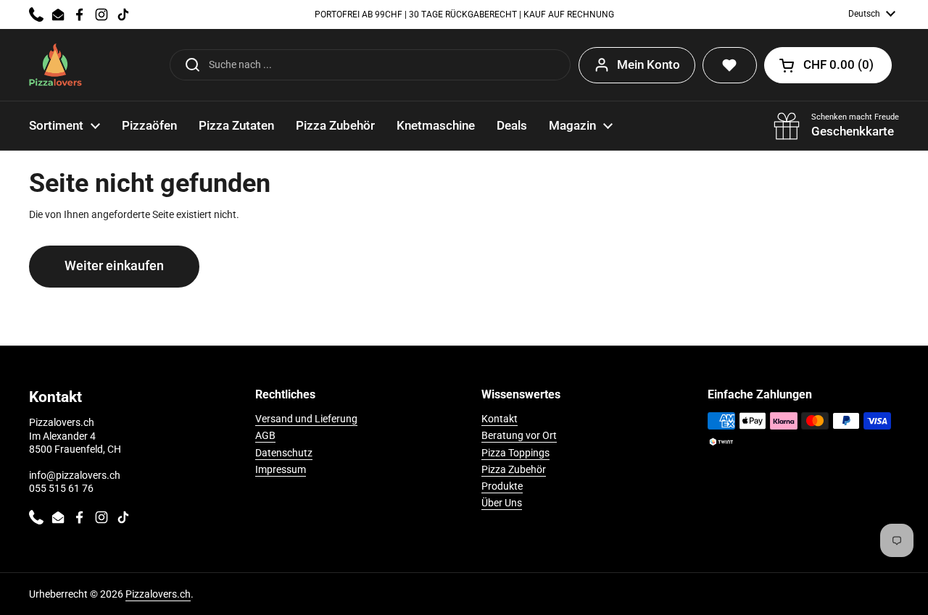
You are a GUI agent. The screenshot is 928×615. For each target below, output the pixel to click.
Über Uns (501, 503)
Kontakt (499, 418)
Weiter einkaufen (114, 266)
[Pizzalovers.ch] (55, 64)
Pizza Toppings (515, 453)
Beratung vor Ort (519, 435)
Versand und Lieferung (306, 418)
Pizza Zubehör (513, 469)
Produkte (502, 486)
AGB (265, 435)
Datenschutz (283, 453)
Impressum (280, 469)
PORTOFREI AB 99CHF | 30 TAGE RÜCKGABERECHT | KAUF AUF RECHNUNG (464, 14)
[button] (828, 65)
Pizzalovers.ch (158, 594)
